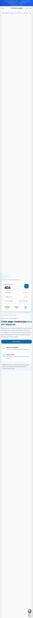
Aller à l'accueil (16, 341)
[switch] (29, 616)
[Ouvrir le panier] (30, 8)
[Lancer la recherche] (30, 13)
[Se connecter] (27, 8)
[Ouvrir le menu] (2, 8)
